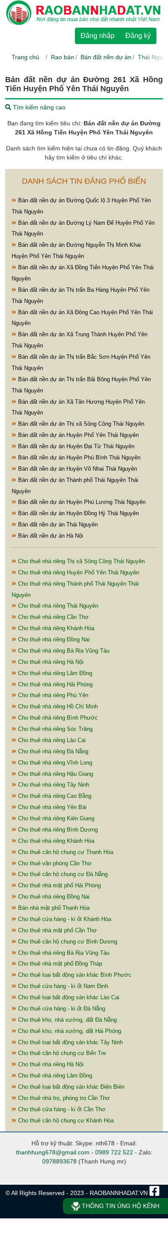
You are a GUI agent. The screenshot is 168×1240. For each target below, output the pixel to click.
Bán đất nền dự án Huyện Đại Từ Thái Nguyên (75, 446)
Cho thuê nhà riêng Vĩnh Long (54, 762)
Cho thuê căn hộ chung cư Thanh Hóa (64, 852)
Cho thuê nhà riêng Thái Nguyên (57, 605)
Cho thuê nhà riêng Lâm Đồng (54, 673)
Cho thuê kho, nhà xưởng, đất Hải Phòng (68, 1031)
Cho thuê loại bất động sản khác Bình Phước (73, 975)
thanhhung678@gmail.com (53, 1152)
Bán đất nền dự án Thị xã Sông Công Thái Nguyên (80, 424)
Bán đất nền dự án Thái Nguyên (57, 524)
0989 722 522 (114, 1152)
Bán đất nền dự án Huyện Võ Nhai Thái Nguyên (76, 468)
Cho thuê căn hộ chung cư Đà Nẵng (62, 874)
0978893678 (59, 1161)
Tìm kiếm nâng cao (38, 107)
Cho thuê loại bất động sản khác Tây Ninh (69, 1042)
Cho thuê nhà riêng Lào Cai (51, 740)
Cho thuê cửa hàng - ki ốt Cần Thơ (61, 1109)
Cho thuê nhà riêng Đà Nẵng (52, 751)
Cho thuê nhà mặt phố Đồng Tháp (59, 963)
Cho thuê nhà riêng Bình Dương (57, 829)
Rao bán (62, 57)
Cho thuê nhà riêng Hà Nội (50, 662)
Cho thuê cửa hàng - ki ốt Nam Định (62, 986)
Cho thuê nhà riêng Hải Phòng (54, 684)
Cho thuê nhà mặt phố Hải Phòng (58, 885)
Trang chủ (25, 57)
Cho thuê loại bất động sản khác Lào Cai (67, 997)
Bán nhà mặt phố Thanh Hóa (53, 908)
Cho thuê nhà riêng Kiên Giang (55, 818)
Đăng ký (138, 35)
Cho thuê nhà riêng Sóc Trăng (54, 729)
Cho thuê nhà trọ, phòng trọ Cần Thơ (63, 1098)
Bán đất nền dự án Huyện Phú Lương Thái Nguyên (81, 502)
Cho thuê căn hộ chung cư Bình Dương (66, 941)
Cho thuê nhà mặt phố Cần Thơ (56, 930)
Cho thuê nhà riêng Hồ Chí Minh (57, 706)
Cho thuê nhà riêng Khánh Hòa (55, 628)
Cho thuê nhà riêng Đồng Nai (53, 639)
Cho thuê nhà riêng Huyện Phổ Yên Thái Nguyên (77, 572)
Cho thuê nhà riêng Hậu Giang (54, 774)
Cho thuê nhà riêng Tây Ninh (52, 784)
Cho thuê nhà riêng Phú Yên (52, 695)
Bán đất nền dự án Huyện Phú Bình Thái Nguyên (78, 457)
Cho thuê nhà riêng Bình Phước (57, 717)
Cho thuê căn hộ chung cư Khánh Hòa (65, 1120)
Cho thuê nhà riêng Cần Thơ (52, 617)
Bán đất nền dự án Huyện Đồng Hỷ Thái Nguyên (77, 513)
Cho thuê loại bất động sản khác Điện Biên (70, 1087)
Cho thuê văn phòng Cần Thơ (54, 863)
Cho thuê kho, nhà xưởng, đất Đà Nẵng (66, 1020)
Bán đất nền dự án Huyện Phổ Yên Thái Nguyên (77, 435)
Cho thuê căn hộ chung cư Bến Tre (61, 1053)
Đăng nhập (98, 35)
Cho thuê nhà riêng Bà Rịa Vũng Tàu (62, 650)
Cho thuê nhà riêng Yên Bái (51, 807)
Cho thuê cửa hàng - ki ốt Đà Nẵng (60, 1008)
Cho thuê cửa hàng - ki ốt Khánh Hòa (63, 919)
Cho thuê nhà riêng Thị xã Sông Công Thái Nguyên (80, 561)
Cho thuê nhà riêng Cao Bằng (53, 796)
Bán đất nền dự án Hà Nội (49, 535)
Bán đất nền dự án (106, 57)
